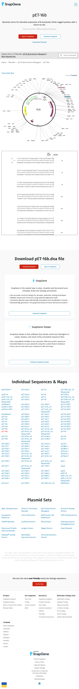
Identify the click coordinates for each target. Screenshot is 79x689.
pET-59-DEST (66, 422)
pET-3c (43, 397)
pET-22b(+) (6, 461)
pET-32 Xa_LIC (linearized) (26, 467)
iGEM (26, 608)
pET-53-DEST (66, 404)
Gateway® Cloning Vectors (8, 536)
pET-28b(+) (25, 417)
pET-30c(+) (25, 449)
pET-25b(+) (25, 404)
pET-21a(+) (5, 449)
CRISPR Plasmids (8, 522)
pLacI (63, 461)
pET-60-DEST (66, 424)
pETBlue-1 (64, 446)
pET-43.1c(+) (45, 444)
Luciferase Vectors (28, 522)
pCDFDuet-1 (6, 404)
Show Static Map (8, 73)
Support (6, 635)
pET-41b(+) (45, 417)
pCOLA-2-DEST (7, 407)
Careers (5, 643)
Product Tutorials (44, 602)
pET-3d (43, 399)
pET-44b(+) (45, 449)
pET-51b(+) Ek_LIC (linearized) (67, 391)
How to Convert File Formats (12, 605)
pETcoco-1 (64, 451)
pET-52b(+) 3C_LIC (67, 397)
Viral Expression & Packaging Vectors (68, 523)
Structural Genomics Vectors (48, 536)
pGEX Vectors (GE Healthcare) (47, 516)
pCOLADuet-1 (6, 414)
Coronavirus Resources (6, 516)
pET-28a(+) (25, 414)
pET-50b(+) (45, 476)
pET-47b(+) (45, 466)
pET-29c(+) (25, 427)
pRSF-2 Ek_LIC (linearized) (66, 479)
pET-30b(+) (25, 446)
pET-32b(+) (25, 473)
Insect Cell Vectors (28, 515)
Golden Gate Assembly (64, 617)
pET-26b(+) (25, 407)
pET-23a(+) (5, 471)
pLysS (63, 471)
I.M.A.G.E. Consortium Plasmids (29, 510)
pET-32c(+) (25, 476)
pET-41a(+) (45, 414)
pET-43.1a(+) (45, 436)
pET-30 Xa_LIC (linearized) (26, 440)
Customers (6, 629)
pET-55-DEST (66, 409)
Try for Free (39, 584)
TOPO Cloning (61, 614)
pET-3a (43, 390)
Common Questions (45, 608)
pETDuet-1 (65, 456)
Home (4, 62)
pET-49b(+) (45, 473)
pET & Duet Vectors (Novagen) (48, 510)
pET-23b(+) (6, 473)
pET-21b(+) (5, 451)
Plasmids (11, 62)
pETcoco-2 (65, 454)
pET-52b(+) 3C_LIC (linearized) (67, 400)
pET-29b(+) (25, 424)
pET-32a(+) (25, 471)
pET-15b (5, 429)
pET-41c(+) (45, 419)
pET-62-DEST (66, 429)
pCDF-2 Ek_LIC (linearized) (7, 400)
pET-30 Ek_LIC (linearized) (26, 432)
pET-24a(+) (25, 390)
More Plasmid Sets (9, 57)
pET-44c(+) (45, 451)
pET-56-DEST (66, 414)
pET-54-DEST (66, 407)
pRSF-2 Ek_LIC (66, 476)
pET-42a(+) (45, 422)
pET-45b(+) (45, 454)
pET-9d (63, 444)
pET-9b (63, 436)
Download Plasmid (39, 42)
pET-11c (4, 422)
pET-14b (5, 427)
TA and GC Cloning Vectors (67, 510)
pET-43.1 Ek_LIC (47, 429)
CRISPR (41, 611)
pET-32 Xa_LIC (26, 461)
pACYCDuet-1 (6, 390)
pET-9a (63, 431)
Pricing (27, 602)
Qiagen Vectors (47, 528)
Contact (5, 646)
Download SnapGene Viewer (39, 362)
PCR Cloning (61, 611)
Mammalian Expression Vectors (28, 536)
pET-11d (4, 424)
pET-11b (4, 419)
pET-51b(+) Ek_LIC (48, 483)
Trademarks (39, 676)
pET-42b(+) (45, 424)
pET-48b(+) (45, 471)
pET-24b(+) (25, 395)
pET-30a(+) (25, 444)
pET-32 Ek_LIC (26, 454)
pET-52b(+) (65, 395)
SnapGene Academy (45, 599)
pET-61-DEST (65, 427)
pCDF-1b (5, 395)
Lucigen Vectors (27, 528)
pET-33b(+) (25, 478)
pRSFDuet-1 (65, 483)
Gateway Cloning (62, 602)
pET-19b (5, 439)
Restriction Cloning (63, 599)
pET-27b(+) (25, 409)
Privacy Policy (39, 662)
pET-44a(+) (45, 446)
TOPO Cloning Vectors (69, 515)
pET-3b (43, 395)
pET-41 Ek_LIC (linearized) (46, 410)
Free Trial (28, 599)
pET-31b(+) (25, 451)
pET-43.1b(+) (45, 439)
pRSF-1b (64, 473)
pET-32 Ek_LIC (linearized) (26, 457)
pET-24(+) (5, 483)
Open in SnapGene (28, 36)
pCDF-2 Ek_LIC (7, 397)
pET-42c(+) (45, 427)
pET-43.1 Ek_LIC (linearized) (47, 432)
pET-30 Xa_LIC (26, 436)
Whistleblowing (39, 679)
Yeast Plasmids (66, 528)
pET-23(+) (5, 466)
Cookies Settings (39, 668)
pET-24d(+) (25, 399)
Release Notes (8, 608)
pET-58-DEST (66, 419)
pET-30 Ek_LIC (26, 429)
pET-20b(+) (6, 444)
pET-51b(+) (45, 478)
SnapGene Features (9, 599)
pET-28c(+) (25, 419)
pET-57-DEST (66, 417)
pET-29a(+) (25, 422)
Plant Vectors (46, 522)
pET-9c (63, 439)
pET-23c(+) (5, 476)
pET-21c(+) (5, 454)
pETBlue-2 (64, 449)
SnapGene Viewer (9, 602)
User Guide (42, 605)
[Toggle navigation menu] (75, 4)
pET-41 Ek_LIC (46, 407)
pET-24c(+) (25, 397)
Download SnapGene (50, 36)
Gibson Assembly (63, 605)
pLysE (63, 466)
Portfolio (6, 641)
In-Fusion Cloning (63, 608)
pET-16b (5, 431)
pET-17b (5, 436)
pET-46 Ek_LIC (46, 456)
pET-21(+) (5, 446)
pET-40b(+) (45, 404)
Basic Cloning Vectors (10, 509)
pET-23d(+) (6, 478)
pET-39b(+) (25, 483)
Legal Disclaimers (39, 665)
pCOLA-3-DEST (7, 409)
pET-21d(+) (5, 456)
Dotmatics (6, 638)
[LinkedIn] (39, 684)
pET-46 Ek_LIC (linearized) (46, 462)
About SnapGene (8, 626)
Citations (6, 632)
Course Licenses (30, 605)
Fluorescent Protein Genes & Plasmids (9, 529)
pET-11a (4, 417)
